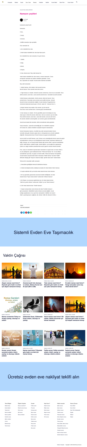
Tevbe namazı (60, 421)
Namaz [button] (34, 2)
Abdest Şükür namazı (61, 425)
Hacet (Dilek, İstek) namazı (62, 423)
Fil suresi (33, 408)
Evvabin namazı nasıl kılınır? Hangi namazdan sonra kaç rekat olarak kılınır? (74, 285)
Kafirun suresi (34, 416)
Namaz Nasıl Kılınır (6, 281)
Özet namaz (20, 410)
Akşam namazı (47, 412)
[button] (10, 2)
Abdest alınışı (7, 405)
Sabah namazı (47, 405)
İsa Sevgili (26, 19)
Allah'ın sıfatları (8, 419)
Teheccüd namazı (60, 414)
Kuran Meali (54, 2)
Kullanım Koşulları (60, 444)
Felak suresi (33, 425)
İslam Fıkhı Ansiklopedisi (26, 9)
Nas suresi (33, 428)
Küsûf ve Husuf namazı (62, 432)
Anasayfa (10, 2)
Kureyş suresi (33, 410)
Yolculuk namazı (60, 430)
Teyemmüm (7, 410)
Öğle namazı (46, 408)
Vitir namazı (46, 416)
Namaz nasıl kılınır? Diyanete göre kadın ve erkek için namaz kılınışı (32, 352)
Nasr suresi (33, 419)
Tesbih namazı (60, 412)
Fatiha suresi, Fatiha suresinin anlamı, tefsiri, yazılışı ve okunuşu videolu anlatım (54, 352)
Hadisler (41, 2)
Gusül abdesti (7, 408)
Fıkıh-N (21, 205)
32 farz (6, 421)
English (71, 412)
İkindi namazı (46, 410)
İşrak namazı (59, 408)
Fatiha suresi (33, 405)
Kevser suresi (33, 414)
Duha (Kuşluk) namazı (61, 416)
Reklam (71, 414)
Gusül (21, 2)
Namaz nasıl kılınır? (22, 405)
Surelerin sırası (8, 416)
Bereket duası (7, 423)
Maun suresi (33, 412)
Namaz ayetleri (8, 414)
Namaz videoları (21, 414)
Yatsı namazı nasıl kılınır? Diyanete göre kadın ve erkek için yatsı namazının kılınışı (53, 285)
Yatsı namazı (46, 414)
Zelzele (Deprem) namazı (62, 434)
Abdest (16, 2)
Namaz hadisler (8, 412)
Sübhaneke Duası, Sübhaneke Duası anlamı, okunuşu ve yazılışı (33, 318)
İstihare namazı (60, 410)
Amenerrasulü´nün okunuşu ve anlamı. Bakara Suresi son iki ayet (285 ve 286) (32, 285)
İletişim (71, 416)
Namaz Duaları (26, 314)
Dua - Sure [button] (28, 2)
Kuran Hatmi (70, 2)
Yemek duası (7, 425)
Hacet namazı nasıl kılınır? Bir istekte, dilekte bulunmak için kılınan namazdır (54, 318)
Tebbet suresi (33, 421)
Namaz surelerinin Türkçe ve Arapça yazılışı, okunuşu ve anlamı (11, 318)
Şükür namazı (60, 405)
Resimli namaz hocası (22, 408)
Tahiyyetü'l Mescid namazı (62, 428)
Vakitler (47, 2)
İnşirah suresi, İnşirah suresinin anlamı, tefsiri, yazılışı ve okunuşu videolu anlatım (74, 353)
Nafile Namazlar (69, 281)
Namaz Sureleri (27, 281)
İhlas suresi (33, 423)
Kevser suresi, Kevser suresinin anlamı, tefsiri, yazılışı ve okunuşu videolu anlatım (10, 353)
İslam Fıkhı (62, 2)
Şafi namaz (20, 412)
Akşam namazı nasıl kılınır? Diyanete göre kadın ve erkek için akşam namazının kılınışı (11, 285)
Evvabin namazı (60, 419)
